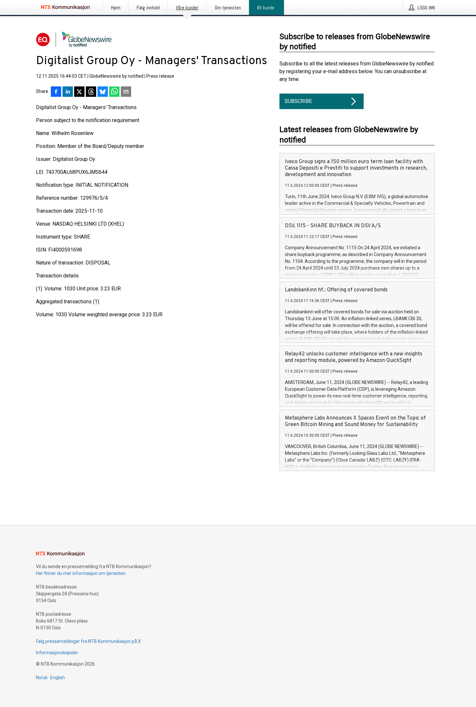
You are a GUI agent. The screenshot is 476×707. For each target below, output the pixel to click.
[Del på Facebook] (56, 92)
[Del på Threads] (91, 92)
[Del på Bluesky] (102, 92)
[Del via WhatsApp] (114, 92)
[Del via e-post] (126, 92)
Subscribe (298, 101)
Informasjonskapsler (57, 652)
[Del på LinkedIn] (67, 92)
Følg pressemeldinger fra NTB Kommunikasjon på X (88, 641)
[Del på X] (79, 92)
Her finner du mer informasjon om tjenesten (81, 573)
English (57, 677)
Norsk (42, 677)
